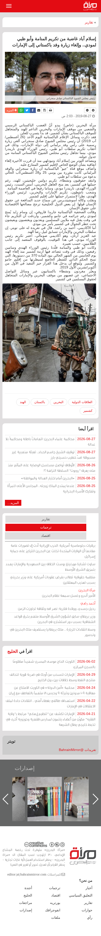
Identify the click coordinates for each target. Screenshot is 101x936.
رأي (89, 917)
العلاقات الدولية (82, 402)
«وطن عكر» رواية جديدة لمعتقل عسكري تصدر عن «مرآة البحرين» (49, 791)
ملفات (55, 917)
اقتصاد (45, 536)
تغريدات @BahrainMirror (77, 750)
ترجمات (45, 527)
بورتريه (55, 903)
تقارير (89, 22)
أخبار (89, 888)
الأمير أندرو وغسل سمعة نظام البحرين (68, 592)
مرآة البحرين (91, 6)
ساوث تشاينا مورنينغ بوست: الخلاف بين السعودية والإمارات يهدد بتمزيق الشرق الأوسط (50, 566)
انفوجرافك (52, 910)
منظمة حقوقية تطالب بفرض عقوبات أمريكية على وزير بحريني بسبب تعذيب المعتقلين (52, 579)
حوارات (87, 910)
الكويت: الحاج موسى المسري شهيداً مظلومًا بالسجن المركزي (54, 664)
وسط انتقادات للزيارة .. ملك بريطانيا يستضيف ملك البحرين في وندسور (52, 632)
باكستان (39, 402)
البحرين (58, 402)
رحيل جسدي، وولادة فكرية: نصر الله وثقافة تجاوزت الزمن (56, 605)
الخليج (12, 651)
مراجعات (25, 903)
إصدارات (25, 768)
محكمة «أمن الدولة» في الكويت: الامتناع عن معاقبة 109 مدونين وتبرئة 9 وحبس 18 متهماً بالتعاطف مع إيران (52, 690)
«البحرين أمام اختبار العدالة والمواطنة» (58, 478)
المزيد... (13, 503)
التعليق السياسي (80, 895)
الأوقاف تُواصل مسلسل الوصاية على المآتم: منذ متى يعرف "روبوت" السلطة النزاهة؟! (51, 467)
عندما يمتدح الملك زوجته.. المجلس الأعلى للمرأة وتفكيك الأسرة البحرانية (51, 488)
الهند (23, 402)
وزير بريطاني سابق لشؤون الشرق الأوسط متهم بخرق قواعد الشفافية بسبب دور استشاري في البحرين (54, 619)
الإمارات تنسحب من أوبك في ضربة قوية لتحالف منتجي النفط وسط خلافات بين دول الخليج (52, 677)
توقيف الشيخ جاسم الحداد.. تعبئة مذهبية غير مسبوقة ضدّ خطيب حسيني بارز (53, 454)
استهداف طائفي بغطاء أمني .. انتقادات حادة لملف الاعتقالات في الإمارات (50, 703)
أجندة (28, 888)
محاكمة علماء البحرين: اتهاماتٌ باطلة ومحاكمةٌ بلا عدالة (50, 441)
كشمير (87, 410)
